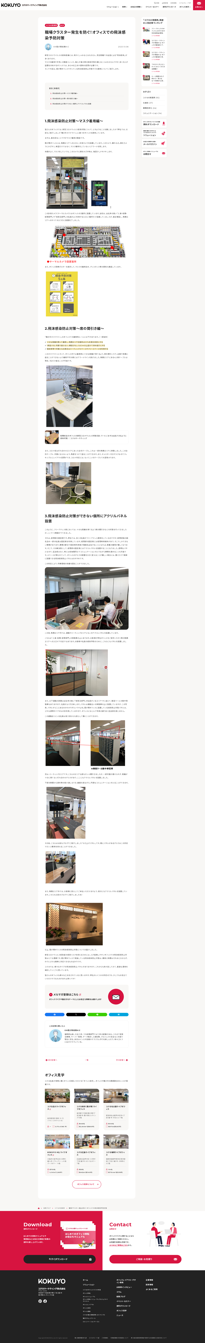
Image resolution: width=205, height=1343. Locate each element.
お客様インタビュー (124, 1287)
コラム (119, 1292)
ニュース (119, 1315)
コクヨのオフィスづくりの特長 (92, 1290)
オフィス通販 (87, 1311)
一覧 (87, 1060)
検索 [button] (157, 3)
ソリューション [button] (112, 7)
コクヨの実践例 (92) (151, 98)
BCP (62, 25)
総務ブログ (47, 1208)
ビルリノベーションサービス (91, 1321)
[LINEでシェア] (97, 1014)
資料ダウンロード (169, 7)
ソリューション (88, 1285)
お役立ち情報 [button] (136, 7)
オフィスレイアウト (88, 1304)
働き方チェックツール (89, 1318)
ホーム (85, 1280)
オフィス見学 (121, 1311)
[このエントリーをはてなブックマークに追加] (119, 1014)
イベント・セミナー (152, 7)
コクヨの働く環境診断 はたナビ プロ (94, 1315)
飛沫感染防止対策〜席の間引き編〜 (65, 99)
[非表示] (56, 88)
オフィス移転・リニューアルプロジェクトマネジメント (95, 1300)
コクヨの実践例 (51, 25)
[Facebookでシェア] (54, 1014)
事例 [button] (124, 7)
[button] (199, 5)
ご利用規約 (105, 1338)
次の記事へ (120, 1060)
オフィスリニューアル (89, 1296)
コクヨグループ (184, 3)
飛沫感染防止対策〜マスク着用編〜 (65, 93)
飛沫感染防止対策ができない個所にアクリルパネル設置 (72, 104)
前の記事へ (52, 1060)
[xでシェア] (76, 1014)
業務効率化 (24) (150, 108)
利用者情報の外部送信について (119, 1338)
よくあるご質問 (152, 1289)
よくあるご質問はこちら (118, 1245)
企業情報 (165, 3)
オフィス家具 (87, 1308)
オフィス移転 (87, 1293)
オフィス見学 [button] (184, 7)
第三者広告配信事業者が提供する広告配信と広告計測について (149, 1338)
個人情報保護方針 (80, 1338)
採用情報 (173, 3)
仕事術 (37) (148, 103)
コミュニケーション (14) (152, 113)
